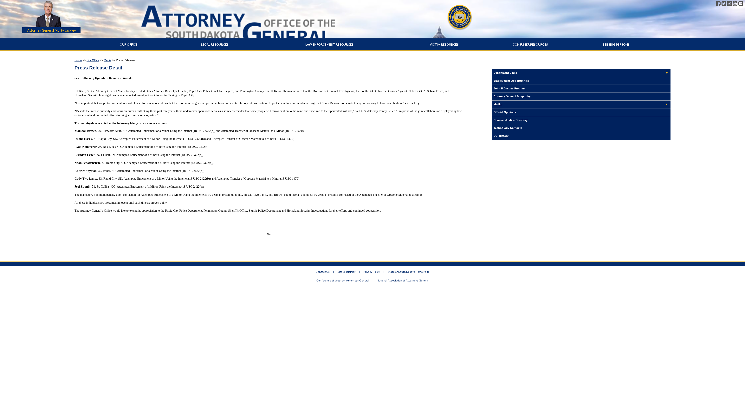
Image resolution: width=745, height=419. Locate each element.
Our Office (129, 44)
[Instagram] (729, 3)
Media (107, 60)
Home (78, 60)
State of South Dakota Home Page (409, 271)
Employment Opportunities (511, 80)
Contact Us (323, 271)
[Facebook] (718, 3)
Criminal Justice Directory (511, 120)
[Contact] (740, 3)
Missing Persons (616, 44)
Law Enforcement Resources (329, 44)
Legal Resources (215, 44)
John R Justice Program (509, 88)
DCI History (501, 135)
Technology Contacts (508, 127)
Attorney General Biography (512, 96)
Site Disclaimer (346, 271)
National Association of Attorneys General (403, 280)
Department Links (505, 72)
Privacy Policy (371, 271)
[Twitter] (724, 3)
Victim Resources (444, 44)
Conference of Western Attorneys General (342, 280)
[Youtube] (735, 3)
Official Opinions (505, 112)
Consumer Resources (530, 44)
